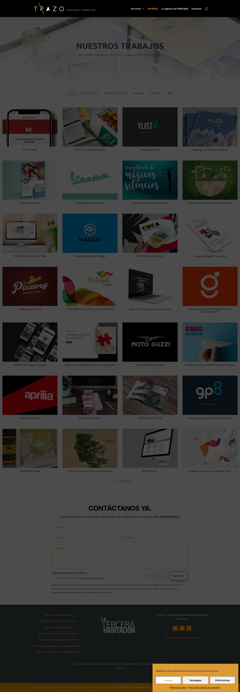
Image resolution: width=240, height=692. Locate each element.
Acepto (168, 680)
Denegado (195, 680)
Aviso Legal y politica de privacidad (203, 687)
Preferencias (222, 680)
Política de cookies (178, 687)
